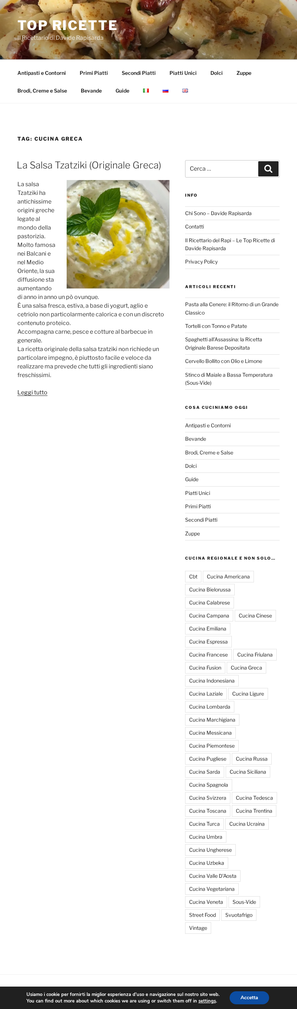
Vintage (198, 928)
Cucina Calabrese (209, 602)
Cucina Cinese (255, 615)
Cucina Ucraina (247, 824)
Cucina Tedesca (254, 798)
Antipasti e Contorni (41, 73)
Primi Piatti (94, 73)
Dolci (216, 73)
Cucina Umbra (205, 837)
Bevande (91, 90)
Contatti (194, 226)
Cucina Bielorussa (210, 589)
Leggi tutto (32, 392)
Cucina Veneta (206, 902)
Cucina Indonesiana (212, 680)
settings (207, 1001)
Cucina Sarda (204, 772)
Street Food (202, 915)
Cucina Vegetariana (212, 889)
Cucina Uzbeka (206, 863)
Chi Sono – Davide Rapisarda (218, 213)
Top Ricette (67, 25)
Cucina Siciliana (248, 772)
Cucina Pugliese (207, 759)
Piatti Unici (183, 73)
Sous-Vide (244, 902)
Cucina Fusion (205, 667)
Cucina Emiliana (207, 628)
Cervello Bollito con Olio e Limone (223, 361)
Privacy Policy (201, 261)
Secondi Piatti (139, 73)
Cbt (193, 576)
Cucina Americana (228, 576)
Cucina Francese (208, 654)
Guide (122, 90)
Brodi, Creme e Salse (42, 90)
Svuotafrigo (238, 915)
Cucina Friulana (255, 654)
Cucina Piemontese (212, 746)
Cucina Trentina (254, 811)
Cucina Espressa (208, 641)
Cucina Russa (252, 759)
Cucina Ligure (248, 694)
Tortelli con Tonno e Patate (216, 326)
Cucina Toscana (207, 811)
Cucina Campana (209, 615)
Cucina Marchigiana (212, 720)
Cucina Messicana (210, 733)
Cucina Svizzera (207, 798)
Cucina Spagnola (208, 785)
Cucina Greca (246, 667)
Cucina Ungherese (210, 850)
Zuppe (244, 73)
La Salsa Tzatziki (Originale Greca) (89, 165)
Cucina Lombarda (209, 707)
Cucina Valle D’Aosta (213, 876)
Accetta (249, 997)
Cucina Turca (204, 824)
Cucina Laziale (206, 694)
